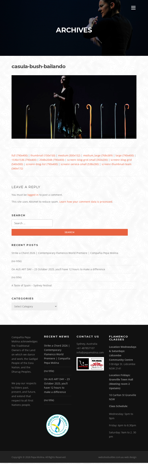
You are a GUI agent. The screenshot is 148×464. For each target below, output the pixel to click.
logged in (33, 194)
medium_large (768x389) (98, 155)
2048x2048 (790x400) (51, 159)
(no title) (16, 261)
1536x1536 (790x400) (24, 159)
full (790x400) (20, 155)
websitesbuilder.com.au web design (117, 457)
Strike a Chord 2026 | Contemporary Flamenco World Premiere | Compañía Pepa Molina (65, 253)
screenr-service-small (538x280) (80, 164)
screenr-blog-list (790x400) (42, 164)
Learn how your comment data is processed (85, 201)
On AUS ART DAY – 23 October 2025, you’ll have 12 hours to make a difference (58, 269)
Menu (133, 7)
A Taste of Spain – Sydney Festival (32, 285)
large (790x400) (125, 155)
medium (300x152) (69, 155)
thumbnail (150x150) (43, 155)
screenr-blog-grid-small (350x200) (87, 159)
